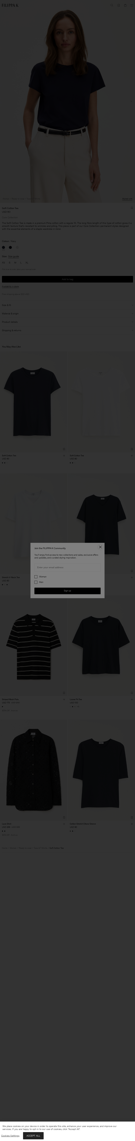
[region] (67, 1131)
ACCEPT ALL (33, 1135)
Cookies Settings (10, 1135)
